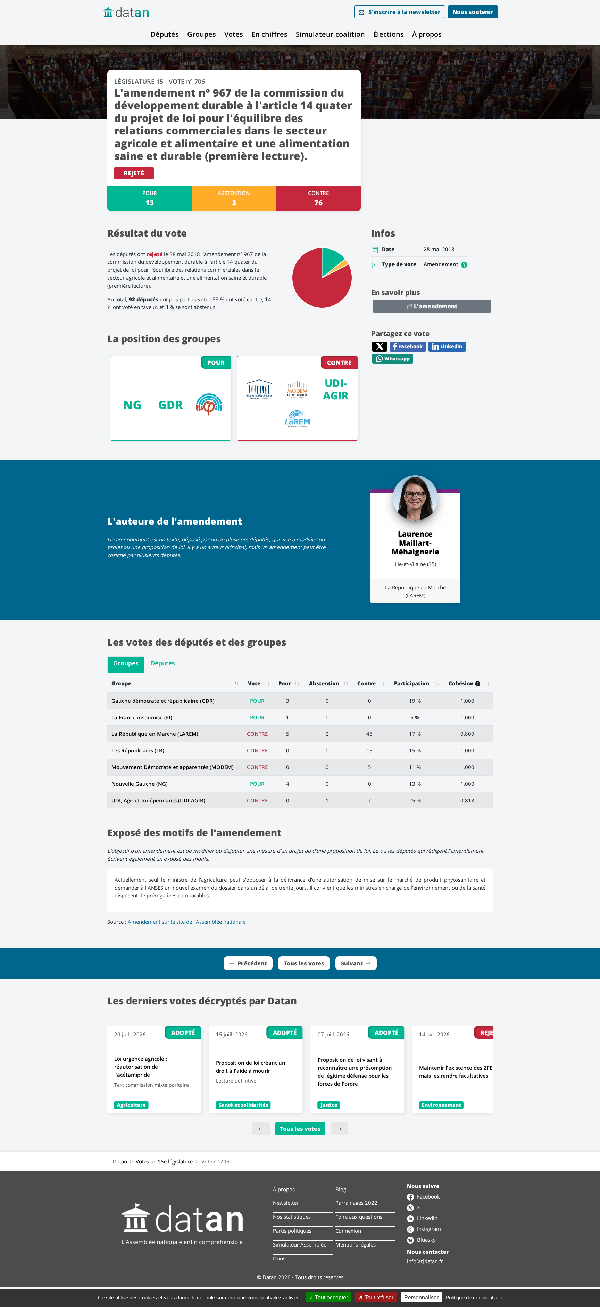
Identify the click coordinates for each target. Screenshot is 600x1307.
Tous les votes (300, 1129)
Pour (284, 683)
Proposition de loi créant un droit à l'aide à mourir (250, 1066)
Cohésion (462, 683)
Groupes (201, 34)
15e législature (175, 1161)
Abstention (324, 683)
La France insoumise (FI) (141, 717)
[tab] (125, 664)
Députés (164, 34)
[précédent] (261, 1128)
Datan (120, 1161)
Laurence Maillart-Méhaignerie (415, 542)
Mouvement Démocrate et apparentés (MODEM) (172, 766)
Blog (340, 1189)
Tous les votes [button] (304, 963)
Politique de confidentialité (474, 1297)
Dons (279, 1258)
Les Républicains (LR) (137, 750)
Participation (411, 683)
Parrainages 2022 (356, 1202)
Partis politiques (292, 1230)
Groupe (121, 683)
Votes (233, 34)
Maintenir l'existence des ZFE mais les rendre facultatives (455, 1071)
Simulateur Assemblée (299, 1244)
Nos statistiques (292, 1216)
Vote (254, 683)
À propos (427, 34)
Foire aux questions (358, 1216)
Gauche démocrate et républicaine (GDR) (163, 700)
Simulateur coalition (330, 34)
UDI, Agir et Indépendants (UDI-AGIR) (158, 800)
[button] (464, 264)
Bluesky (426, 1239)
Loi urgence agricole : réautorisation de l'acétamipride (140, 1066)
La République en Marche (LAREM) (154, 733)
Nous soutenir (472, 12)
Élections (388, 34)
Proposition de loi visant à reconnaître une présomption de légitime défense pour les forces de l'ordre (355, 1071)
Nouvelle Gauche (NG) (139, 783)
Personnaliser (421, 1297)
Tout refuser (378, 1297)
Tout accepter (331, 1297)
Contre (366, 683)
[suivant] (339, 1128)
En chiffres (269, 34)
